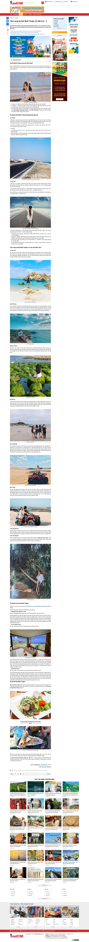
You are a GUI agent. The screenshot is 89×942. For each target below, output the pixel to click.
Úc (28, 923)
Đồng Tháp (56, 26)
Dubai (29, 922)
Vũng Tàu (48, 895)
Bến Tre (47, 891)
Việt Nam (21, 14)
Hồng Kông (38, 920)
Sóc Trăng (48, 893)
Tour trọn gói (49, 1)
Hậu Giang (31, 893)
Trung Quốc (30, 920)
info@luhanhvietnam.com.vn (53, 938)
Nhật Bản (30, 919)
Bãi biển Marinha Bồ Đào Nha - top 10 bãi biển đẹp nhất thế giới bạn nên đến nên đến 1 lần (27, 34)
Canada (64, 919)
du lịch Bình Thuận (27, 770)
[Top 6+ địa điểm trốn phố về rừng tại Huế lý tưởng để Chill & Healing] (36, 838)
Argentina (65, 924)
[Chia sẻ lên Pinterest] (23, 774)
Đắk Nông (65, 895)
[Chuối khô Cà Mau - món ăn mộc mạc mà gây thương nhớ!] (71, 821)
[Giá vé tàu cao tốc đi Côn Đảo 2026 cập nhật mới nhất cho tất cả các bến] (53, 838)
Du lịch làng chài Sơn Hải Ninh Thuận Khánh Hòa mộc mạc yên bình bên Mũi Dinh (26, 31)
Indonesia (20, 921)
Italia (54, 921)
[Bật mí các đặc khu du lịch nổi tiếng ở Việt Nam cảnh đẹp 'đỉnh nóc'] (36, 803)
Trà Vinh (65, 891)
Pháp (54, 919)
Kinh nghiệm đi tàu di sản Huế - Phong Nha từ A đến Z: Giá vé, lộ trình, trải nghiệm (17, 829)
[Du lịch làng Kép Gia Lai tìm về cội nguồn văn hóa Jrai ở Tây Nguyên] (18, 838)
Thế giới (25, 14)
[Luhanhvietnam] (16, 935)
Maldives (12, 924)
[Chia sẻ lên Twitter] (7, 21)
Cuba (72, 921)
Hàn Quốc (37, 919)
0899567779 (52, 930)
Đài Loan (37, 922)
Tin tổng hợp (15, 14)
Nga (54, 922)
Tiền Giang (56, 24)
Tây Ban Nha (55, 924)
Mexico (72, 922)
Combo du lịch (58, 1)
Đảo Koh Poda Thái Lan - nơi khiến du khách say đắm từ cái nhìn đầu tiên (24, 32)
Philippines (20, 924)
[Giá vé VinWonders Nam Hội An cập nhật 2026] (36, 821)
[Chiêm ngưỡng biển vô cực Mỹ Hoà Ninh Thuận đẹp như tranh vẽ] (18, 855)
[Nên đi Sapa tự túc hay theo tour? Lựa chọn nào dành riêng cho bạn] (71, 855)
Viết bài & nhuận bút (15, 930)
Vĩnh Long (13, 893)
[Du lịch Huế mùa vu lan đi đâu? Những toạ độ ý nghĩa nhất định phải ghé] (53, 803)
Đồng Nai (30, 895)
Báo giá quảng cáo (32, 930)
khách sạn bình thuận (35, 770)
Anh (46, 919)
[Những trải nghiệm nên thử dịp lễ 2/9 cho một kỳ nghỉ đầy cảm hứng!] (18, 803)
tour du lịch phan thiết (43, 770)
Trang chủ (12, 17)
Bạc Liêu (56, 22)
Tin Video (30, 14)
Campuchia (13, 922)
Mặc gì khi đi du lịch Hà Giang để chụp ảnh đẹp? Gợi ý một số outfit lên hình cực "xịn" (71, 795)
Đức (46, 921)
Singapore (20, 919)
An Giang (56, 20)
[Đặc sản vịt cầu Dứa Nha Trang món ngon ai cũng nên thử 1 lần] (71, 838)
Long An (12, 895)
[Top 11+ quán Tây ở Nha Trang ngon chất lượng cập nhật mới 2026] (53, 855)
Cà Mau (55, 23)
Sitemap (40, 930)
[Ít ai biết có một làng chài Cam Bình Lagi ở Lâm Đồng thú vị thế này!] (53, 786)
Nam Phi (64, 922)
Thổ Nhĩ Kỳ (48, 924)
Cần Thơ (65, 893)
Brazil (72, 919)
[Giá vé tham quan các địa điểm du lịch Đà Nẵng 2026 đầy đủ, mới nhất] (53, 872)
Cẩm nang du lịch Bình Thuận (19, 770)
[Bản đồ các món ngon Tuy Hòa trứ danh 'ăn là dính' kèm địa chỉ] (36, 855)
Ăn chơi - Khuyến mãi (37, 14)
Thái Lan (12, 919)
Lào (19, 922)
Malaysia (12, 921)
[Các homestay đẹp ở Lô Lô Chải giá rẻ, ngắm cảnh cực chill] (18, 872)
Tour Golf (66, 1)
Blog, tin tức (75, 1)
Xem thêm (18, 926)
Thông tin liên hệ (24, 930)
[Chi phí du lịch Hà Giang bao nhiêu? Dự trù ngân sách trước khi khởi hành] (71, 872)
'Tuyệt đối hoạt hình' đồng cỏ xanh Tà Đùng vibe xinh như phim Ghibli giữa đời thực (17, 795)
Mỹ (63, 921)
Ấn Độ (37, 923)
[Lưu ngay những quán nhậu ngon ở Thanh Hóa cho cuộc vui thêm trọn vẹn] (53, 821)
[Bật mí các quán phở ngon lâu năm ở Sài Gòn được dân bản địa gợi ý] (71, 803)
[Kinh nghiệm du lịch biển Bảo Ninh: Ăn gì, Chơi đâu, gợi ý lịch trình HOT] (36, 872)
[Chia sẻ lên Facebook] (7, 18)
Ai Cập (72, 924)
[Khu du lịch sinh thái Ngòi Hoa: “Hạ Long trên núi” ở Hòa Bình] (36, 786)
